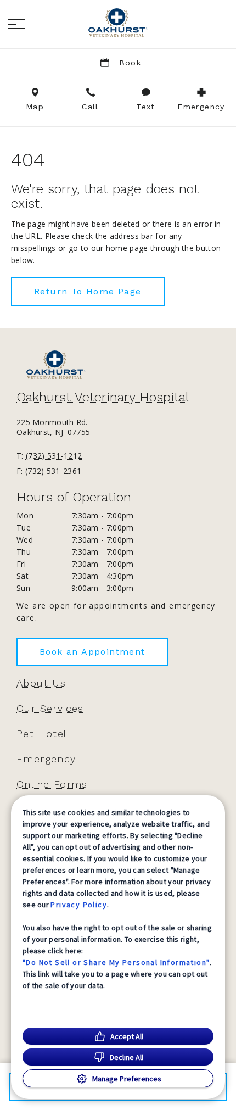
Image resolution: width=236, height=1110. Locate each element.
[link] (118, 22)
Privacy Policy (78, 905)
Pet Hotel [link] (41, 734)
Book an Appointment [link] (92, 651)
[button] (16, 24)
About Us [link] (41, 683)
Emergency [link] (46, 759)
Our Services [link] (50, 708)
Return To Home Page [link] (88, 291)
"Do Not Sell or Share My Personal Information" (116, 962)
